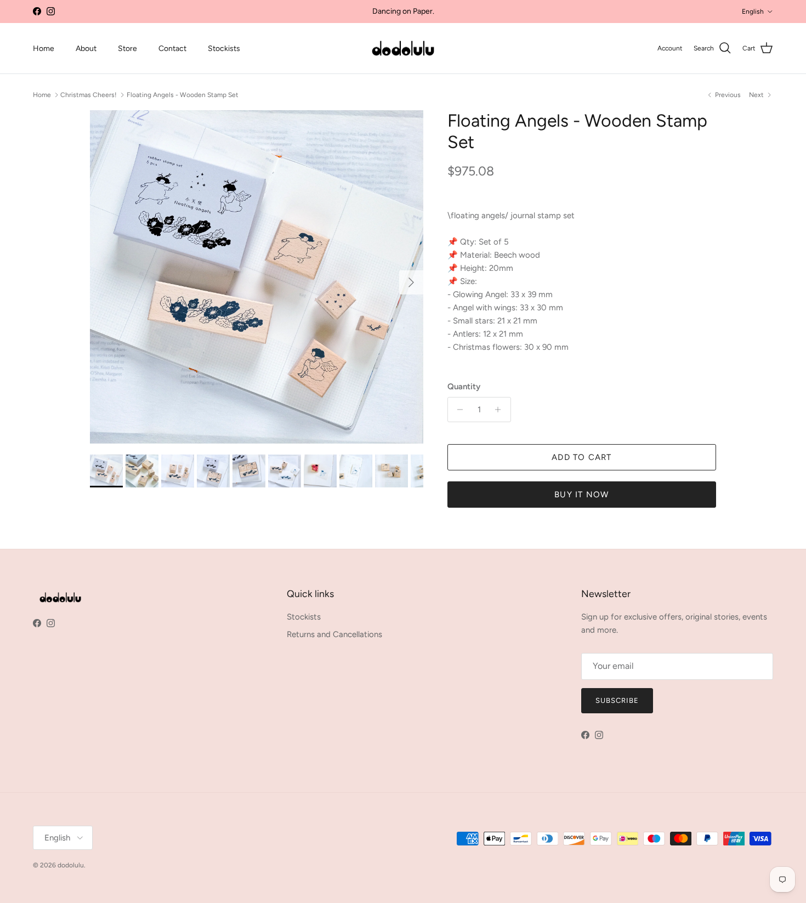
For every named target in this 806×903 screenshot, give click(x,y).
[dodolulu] (403, 48)
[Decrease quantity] (457, 409)
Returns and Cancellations (334, 634)
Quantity (463, 386)
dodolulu (71, 865)
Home (43, 48)
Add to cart (581, 457)
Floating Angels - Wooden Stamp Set (183, 94)
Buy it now (581, 494)
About (86, 48)
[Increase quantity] (500, 409)
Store (127, 48)
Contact (172, 48)
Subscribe (617, 700)
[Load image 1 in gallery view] (256, 277)
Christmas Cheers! (88, 94)
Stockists (224, 48)
